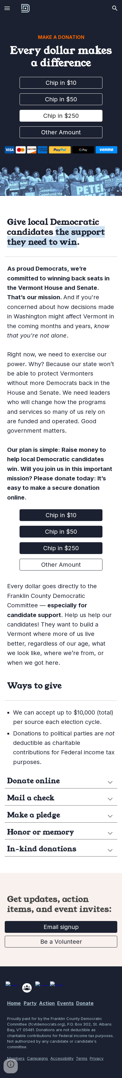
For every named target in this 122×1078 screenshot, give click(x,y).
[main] (61, 51)
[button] (7, 8)
